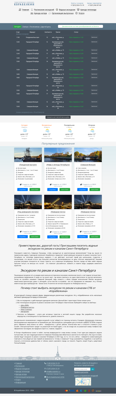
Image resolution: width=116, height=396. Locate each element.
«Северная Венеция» (88, 165)
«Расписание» (89, 320)
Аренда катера (40, 13)
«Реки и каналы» (26, 309)
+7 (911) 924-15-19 (52, 368)
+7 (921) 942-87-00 (94, 5)
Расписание (20, 366)
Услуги (81, 13)
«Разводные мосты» (58, 212)
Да (92, 369)
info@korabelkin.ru (53, 372)
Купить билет (35, 189)
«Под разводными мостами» (28, 212)
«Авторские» (25, 311)
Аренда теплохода (88, 10)
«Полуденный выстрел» (28, 165)
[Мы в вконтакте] (47, 379)
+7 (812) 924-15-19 (77, 5)
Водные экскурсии (67, 10)
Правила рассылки (81, 372)
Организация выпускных (63, 13)
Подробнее (22, 189)
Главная (25, 10)
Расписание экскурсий (44, 10)
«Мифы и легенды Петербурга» (58, 165)
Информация (21, 382)
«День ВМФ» (25, 305)
